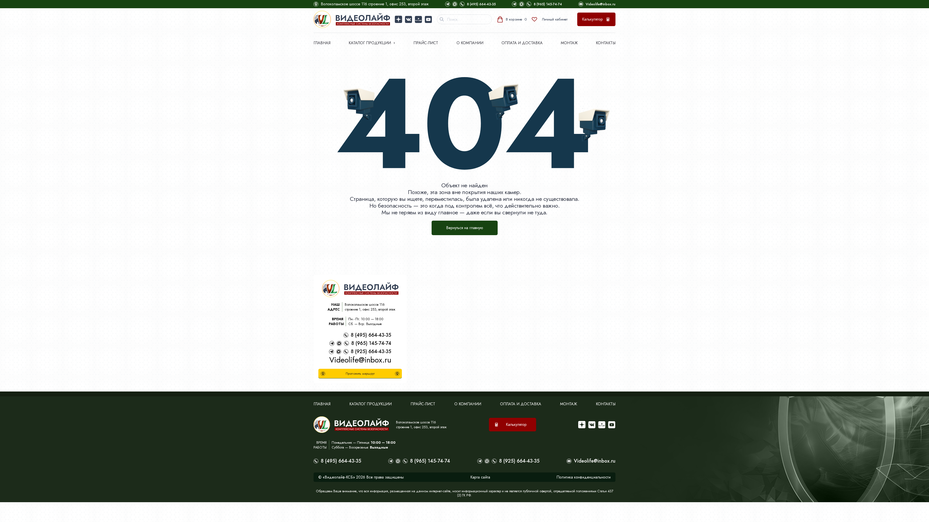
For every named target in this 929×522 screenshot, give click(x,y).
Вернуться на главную (464, 228)
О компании (470, 43)
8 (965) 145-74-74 (548, 4)
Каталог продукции (370, 43)
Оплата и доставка (522, 43)
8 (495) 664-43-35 (481, 4)
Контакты (605, 43)
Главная (322, 43)
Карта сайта (480, 477)
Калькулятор (592, 19)
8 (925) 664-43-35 (371, 351)
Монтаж (569, 43)
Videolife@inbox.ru (600, 4)
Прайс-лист (425, 43)
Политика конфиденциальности (583, 477)
